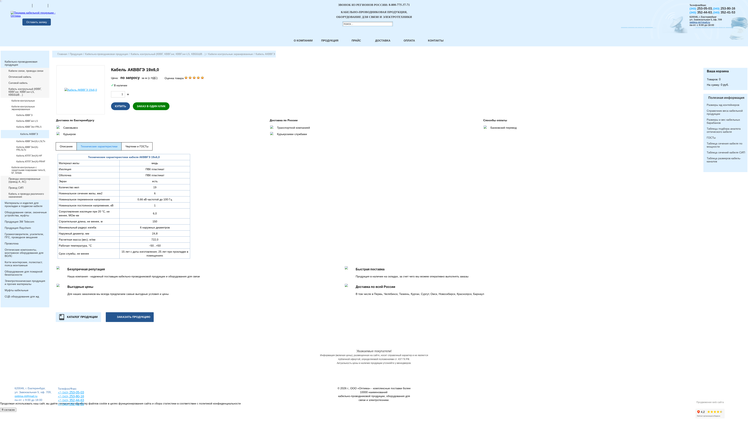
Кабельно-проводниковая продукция (21, 63)
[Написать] (56, 5)
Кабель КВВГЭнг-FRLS (28, 127)
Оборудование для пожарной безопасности (23, 273)
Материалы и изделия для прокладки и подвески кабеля (23, 204)
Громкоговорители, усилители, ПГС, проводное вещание (24, 236)
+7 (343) (63, 404)
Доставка (382, 40)
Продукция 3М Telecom (19, 221)
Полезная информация (726, 97)
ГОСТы (711, 137)
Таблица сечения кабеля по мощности (724, 145)
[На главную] (24, 5)
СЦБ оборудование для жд (22, 296)
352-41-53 (76, 404)
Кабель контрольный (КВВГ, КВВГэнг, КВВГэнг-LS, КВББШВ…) (25, 92)
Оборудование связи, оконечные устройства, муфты (26, 214)
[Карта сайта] (40, 5)
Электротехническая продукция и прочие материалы (25, 282)
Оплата (409, 40)
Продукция (329, 40)
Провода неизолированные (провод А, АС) (24, 180)
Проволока (12, 243)
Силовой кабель (18, 82)
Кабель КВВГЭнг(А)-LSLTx (30, 141)
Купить (120, 106)
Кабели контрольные (23, 100)
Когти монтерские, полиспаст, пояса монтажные (23, 264)
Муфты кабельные (16, 290)
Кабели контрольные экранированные (23, 108)
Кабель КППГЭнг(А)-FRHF (30, 161)
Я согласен (8, 409)
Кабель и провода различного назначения (26, 195)
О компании (303, 40)
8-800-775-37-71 (399, 5)
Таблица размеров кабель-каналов (724, 160)
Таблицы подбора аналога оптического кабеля (724, 130)
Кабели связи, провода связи (26, 70)
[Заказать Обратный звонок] (725, 59)
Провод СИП (16, 187)
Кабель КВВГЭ (24, 115)
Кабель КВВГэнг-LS (27, 121)
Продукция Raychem (18, 227)
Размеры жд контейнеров (723, 104)
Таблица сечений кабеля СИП (726, 152)
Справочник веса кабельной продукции (725, 112)
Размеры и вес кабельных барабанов (723, 121)
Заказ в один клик (151, 106)
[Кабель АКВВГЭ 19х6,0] (80, 89)
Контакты (436, 40)
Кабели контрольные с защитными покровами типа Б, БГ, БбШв (28, 170)
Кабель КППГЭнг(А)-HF (29, 155)
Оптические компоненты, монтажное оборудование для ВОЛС (24, 252)
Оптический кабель (20, 76)
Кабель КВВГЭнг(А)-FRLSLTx (27, 148)
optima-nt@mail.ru (700, 22)
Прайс (356, 40)
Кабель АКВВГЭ (29, 134)
